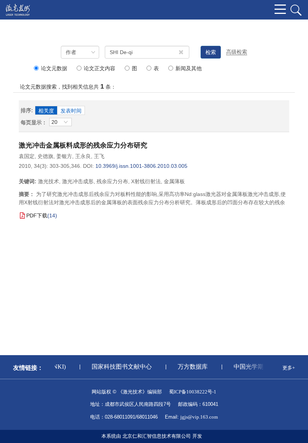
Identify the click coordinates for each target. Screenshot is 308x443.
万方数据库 (192, 366)
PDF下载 (36, 215)
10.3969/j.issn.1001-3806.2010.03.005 (141, 166)
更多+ (288, 368)
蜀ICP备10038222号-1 (192, 392)
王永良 (83, 156)
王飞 (99, 156)
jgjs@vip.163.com (199, 417)
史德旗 (45, 156)
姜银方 (64, 156)
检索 (210, 52)
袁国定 (27, 156)
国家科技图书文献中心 (121, 366)
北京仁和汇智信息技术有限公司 (156, 436)
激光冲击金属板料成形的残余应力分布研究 (83, 145)
